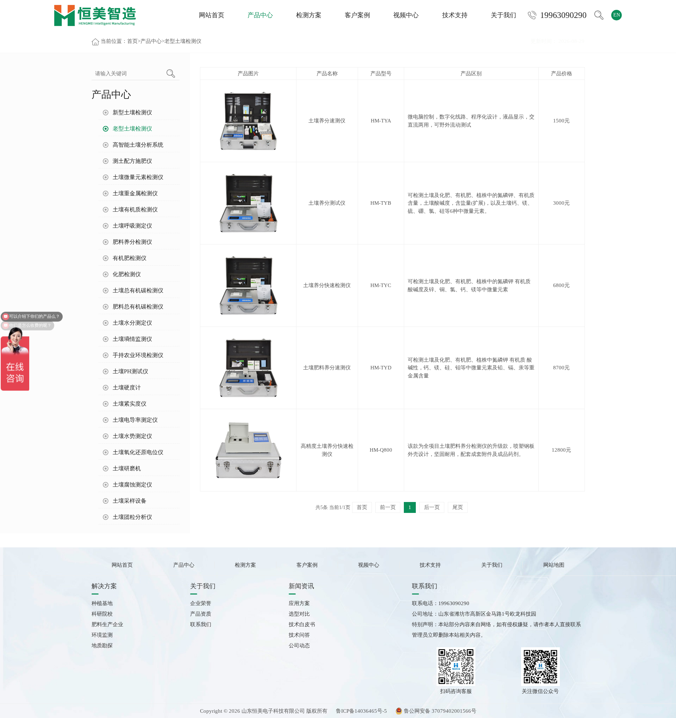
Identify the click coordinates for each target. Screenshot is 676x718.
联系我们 (200, 624)
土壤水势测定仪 (132, 436)
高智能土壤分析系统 (138, 145)
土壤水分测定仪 (132, 323)
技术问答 (299, 635)
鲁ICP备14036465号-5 (361, 711)
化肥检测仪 (127, 274)
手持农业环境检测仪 (138, 355)
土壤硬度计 (127, 387)
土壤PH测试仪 (130, 371)
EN (616, 15)
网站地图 (553, 565)
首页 (132, 41)
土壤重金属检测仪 (135, 193)
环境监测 (102, 635)
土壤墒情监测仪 (132, 339)
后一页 (432, 507)
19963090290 (563, 15)
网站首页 (211, 15)
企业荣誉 (200, 603)
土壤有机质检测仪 (135, 209)
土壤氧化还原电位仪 (138, 452)
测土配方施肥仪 (132, 161)
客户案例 (357, 15)
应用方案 (299, 603)
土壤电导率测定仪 (135, 420)
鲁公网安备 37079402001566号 (439, 711)
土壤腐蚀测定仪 (132, 485)
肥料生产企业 (107, 624)
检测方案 (308, 15)
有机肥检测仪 (129, 258)
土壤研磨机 (127, 468)
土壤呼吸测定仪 (132, 226)
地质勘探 (102, 645)
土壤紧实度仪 (129, 404)
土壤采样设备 (129, 501)
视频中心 (406, 15)
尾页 (457, 507)
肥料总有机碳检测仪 (138, 307)
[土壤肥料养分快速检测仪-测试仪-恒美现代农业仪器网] (95, 15)
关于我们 (503, 15)
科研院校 (102, 614)
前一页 (388, 507)
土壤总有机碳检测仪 (138, 290)
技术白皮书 (302, 624)
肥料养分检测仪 (132, 242)
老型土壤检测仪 (182, 41)
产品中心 (260, 15)
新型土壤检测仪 (132, 112)
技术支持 (455, 15)
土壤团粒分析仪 (132, 517)
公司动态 (299, 645)
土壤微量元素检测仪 (138, 177)
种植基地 (102, 603)
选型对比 (299, 614)
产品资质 (200, 614)
